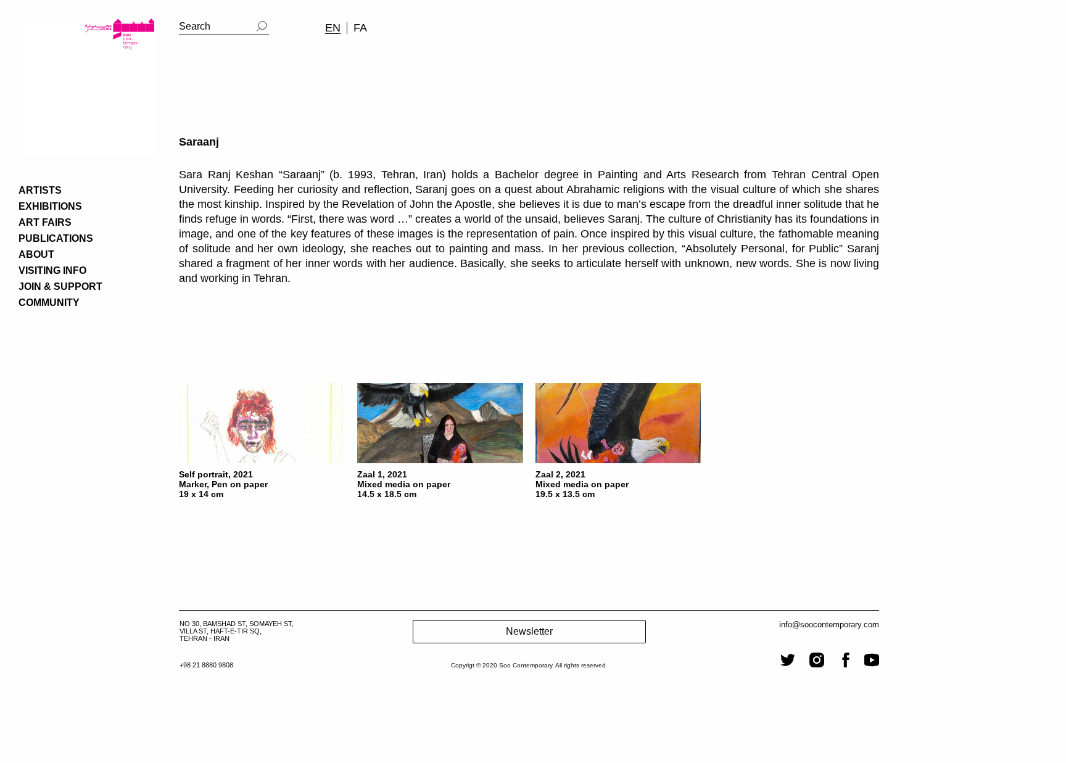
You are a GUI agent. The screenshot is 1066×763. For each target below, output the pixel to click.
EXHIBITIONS (50, 206)
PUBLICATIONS (56, 238)
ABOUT (36, 254)
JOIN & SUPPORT (60, 286)
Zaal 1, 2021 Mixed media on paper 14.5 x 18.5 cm (403, 484)
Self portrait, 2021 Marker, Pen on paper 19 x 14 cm (223, 484)
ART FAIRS (45, 222)
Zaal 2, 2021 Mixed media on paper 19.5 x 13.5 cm (582, 484)
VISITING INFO (52, 270)
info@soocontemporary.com (829, 624)
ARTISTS (40, 190)
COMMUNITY (49, 302)
